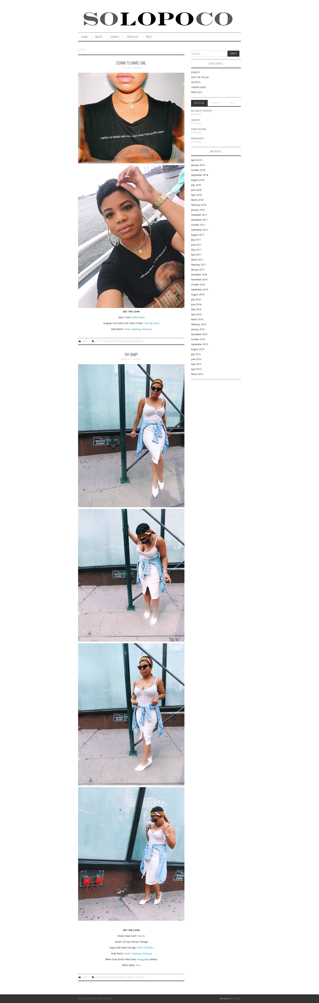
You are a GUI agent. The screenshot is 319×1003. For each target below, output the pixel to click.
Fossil (101, 341)
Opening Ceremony (124, 341)
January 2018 (198, 210)
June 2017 (196, 244)
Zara (138, 965)
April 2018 (196, 195)
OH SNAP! (131, 354)
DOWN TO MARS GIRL (131, 63)
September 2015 (199, 344)
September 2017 (199, 229)
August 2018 (197, 180)
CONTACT (114, 37)
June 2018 (196, 190)
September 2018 (199, 175)
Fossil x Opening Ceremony (138, 329)
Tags (232, 103)
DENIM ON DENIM (198, 129)
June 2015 (196, 359)
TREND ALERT (198, 87)
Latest (216, 103)
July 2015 (196, 354)
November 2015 (199, 334)
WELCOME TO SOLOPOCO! (201, 110)
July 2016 (196, 299)
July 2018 (196, 185)
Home (84, 37)
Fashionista (224, 998)
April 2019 (196, 160)
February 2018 (198, 205)
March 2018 (197, 200)
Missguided (143, 959)
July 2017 (196, 239)
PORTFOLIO (132, 37)
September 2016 (199, 289)
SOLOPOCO (137, 67)
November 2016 (199, 279)
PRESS (149, 37)
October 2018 (198, 170)
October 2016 (198, 284)
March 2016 (197, 319)
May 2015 (196, 364)
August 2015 (197, 349)
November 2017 (199, 220)
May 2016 (196, 309)
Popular (199, 103)
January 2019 (198, 165)
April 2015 (196, 369)
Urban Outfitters (145, 947)
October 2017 (198, 224)
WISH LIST (196, 92)
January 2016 (198, 329)
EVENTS (195, 72)
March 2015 (197, 374)
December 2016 (199, 274)
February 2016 (198, 324)
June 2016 (196, 304)
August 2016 (197, 294)
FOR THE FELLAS (200, 77)
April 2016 (196, 314)
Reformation (138, 317)
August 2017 (197, 234)
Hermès (141, 936)
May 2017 (196, 249)
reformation (138, 341)
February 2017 (198, 264)
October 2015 (198, 339)
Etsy (96, 341)
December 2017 (199, 215)
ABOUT (98, 37)
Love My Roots (151, 323)
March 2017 (197, 259)
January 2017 (198, 269)
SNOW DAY (195, 120)
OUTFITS (85, 341)
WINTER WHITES (197, 138)
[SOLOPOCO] (157, 17)
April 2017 (196, 254)
